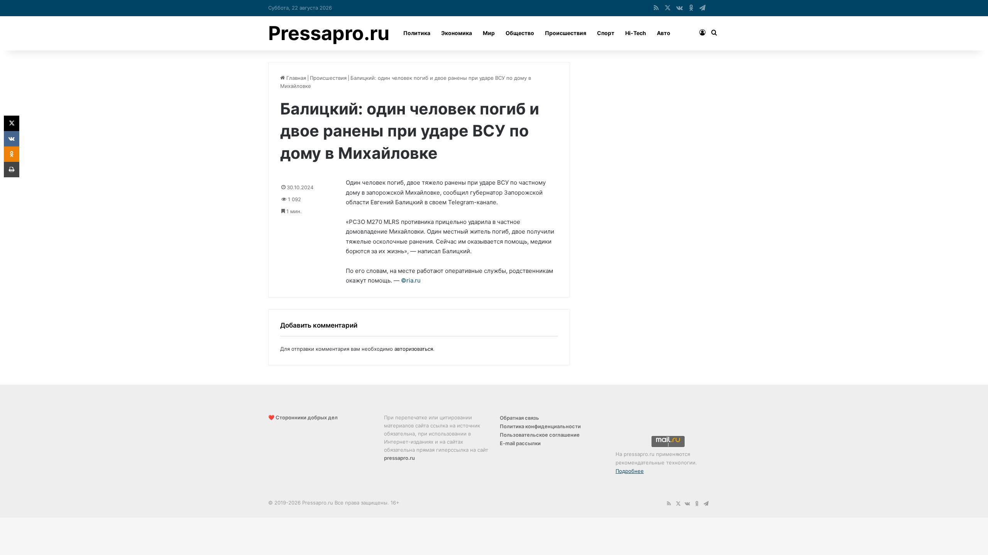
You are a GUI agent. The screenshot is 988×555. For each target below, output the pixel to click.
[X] (11, 123)
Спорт (605, 33)
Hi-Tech (635, 33)
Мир (489, 33)
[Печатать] (11, 169)
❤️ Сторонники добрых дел (303, 417)
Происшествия (565, 33)
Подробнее (630, 471)
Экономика (456, 33)
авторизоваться (413, 349)
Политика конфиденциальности (540, 426)
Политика (416, 33)
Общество (520, 33)
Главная (295, 78)
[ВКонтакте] (11, 138)
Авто (663, 33)
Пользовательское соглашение (540, 435)
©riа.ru (411, 280)
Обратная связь (519, 418)
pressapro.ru (399, 458)
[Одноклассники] (11, 154)
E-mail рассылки (520, 443)
